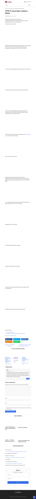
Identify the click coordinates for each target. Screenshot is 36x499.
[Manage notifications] (34, 497)
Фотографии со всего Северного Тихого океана (14, 463)
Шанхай (15, 335)
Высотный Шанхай (10, 332)
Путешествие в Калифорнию (22, 427)
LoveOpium (8, 2)
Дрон (6, 202)
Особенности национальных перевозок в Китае (15, 333)
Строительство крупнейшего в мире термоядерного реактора (24, 441)
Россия (23, 364)
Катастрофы (14, 16)
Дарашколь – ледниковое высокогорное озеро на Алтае (10, 440)
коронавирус (11, 335)
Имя (6, 398)
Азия (9, 8)
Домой (6, 8)
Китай (8, 335)
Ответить (28, 378)
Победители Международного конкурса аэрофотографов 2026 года (10, 428)
